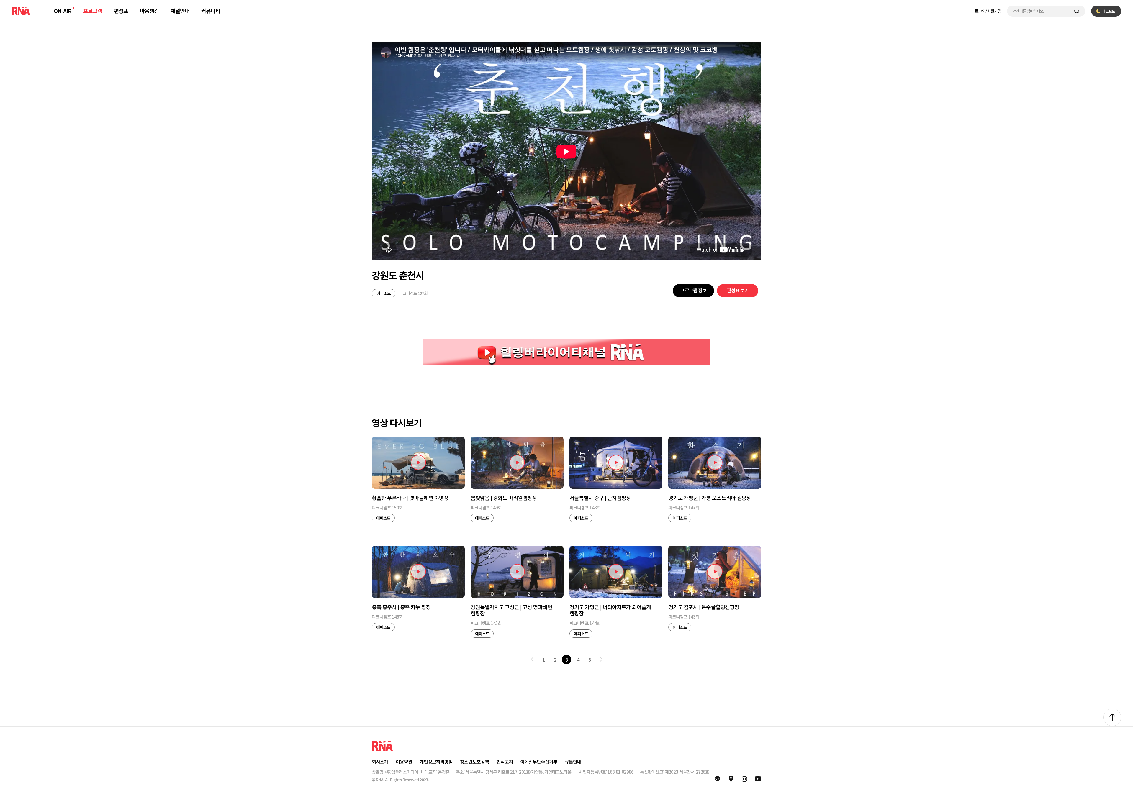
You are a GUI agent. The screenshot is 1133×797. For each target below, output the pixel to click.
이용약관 (404, 761)
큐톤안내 (573, 761)
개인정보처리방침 (436, 761)
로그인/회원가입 (988, 11)
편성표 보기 (738, 290)
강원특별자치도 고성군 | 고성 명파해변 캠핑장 (511, 610)
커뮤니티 (210, 10)
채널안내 (180, 10)
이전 (532, 659)
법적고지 (504, 761)
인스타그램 (744, 779)
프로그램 (92, 10)
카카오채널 (717, 779)
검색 (1076, 11)
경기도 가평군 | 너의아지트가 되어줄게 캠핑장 (610, 610)
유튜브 (758, 779)
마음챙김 (149, 10)
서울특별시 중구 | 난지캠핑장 (600, 498)
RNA (21, 11)
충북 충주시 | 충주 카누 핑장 (401, 607)
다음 (601, 659)
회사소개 (380, 761)
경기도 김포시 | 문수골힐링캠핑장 (703, 607)
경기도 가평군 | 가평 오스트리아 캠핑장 (709, 498)
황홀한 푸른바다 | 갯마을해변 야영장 (410, 498)
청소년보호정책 (474, 761)
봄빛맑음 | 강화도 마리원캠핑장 (504, 498)
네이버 (731, 779)
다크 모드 (1108, 11)
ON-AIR (62, 10)
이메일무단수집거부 (538, 761)
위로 (1112, 717)
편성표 (121, 10)
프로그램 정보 (693, 290)
